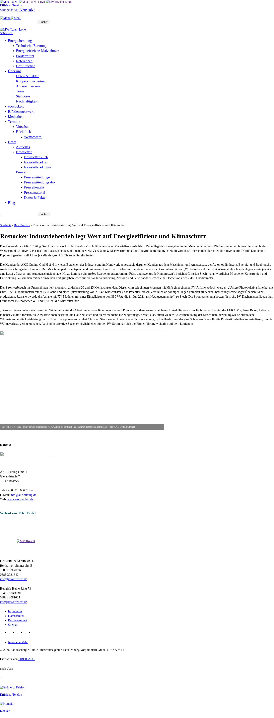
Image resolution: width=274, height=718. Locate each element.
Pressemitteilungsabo (39, 182)
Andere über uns (28, 86)
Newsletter (24, 152)
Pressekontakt (34, 187)
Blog (11, 203)
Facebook (19, 632)
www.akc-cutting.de (20, 499)
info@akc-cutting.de (23, 495)
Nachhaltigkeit (26, 101)
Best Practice (25, 66)
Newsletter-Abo (35, 162)
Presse (20, 172)
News (12, 142)
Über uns (14, 71)
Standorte (23, 96)
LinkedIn (11, 632)
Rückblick (23, 132)
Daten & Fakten (27, 76)
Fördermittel (25, 56)
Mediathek (15, 117)
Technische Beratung (31, 46)
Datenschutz (16, 616)
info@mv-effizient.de (13, 579)
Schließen (6, 33)
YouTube (27, 632)
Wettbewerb (33, 137)
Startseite (5, 225)
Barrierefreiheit (17, 620)
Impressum (15, 611)
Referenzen (24, 61)
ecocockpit (16, 106)
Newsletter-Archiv (37, 167)
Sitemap (13, 624)
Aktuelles (23, 147)
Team (20, 91)
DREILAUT (26, 659)
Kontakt (27, 9)
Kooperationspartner (31, 81)
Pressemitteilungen (38, 177)
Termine (14, 122)
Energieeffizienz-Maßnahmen (37, 51)
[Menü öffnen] (10, 18)
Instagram (35, 632)
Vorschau (22, 127)
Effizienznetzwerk (21, 112)
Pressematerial (34, 193)
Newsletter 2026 (36, 157)
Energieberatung (20, 41)
